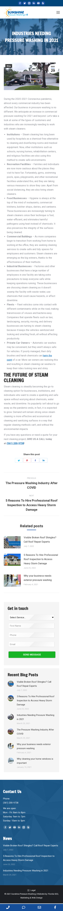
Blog (9, 66)
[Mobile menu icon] (58, 12)
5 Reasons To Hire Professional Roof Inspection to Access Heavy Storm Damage (41, 559)
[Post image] (12, 542)
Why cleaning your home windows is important (35, 760)
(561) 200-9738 (15, 443)
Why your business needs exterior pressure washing (38, 577)
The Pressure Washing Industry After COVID (35, 731)
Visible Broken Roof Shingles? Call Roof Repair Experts (40, 539)
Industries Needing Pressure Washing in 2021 (35, 717)
